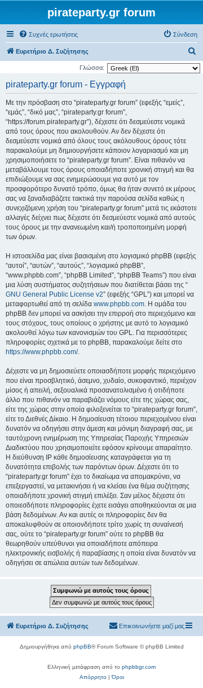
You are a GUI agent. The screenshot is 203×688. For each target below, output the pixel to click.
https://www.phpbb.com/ (42, 352)
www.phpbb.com (119, 304)
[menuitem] (48, 34)
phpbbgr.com (139, 667)
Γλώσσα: (92, 67)
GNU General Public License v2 (54, 294)
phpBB (82, 646)
